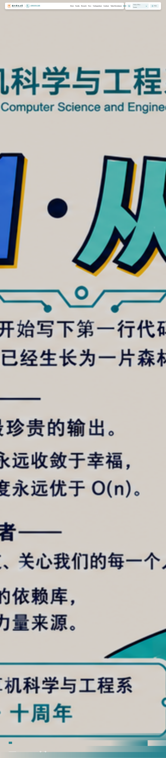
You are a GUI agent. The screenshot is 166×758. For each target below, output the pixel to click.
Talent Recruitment (116, 6)
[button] (41, 751)
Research (84, 6)
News (89, 6)
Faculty (77, 6)
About (72, 6)
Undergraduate (97, 6)
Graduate (106, 6)
